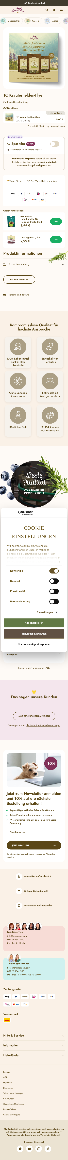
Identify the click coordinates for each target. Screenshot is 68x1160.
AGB (5, 1077)
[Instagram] (38, 1148)
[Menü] (6, 10)
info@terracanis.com (17, 936)
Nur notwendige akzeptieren (34, 644)
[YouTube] (29, 1148)
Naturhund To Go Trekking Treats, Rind (31, 220)
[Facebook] (20, 1148)
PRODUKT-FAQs (17, 279)
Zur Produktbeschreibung (15, 102)
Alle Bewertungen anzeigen (34, 716)
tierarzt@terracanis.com (18, 967)
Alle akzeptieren (34, 622)
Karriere (6, 1072)
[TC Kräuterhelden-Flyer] (34, 58)
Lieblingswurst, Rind (30, 237)
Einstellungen (45, 612)
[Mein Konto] (54, 10)
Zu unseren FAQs (41, 668)
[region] (34, 58)
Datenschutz (8, 1088)
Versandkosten (53, 1129)
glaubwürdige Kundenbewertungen (43, 725)
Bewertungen (8, 1098)
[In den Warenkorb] (56, 221)
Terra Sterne (16, 181)
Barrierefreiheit (9, 1109)
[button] (34, 652)
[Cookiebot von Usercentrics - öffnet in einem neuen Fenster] (18, 513)
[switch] (54, 581)
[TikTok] (48, 1148)
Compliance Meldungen (13, 1104)
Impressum (8, 1082)
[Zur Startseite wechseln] (17, 10)
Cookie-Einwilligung (11, 1114)
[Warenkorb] (61, 10)
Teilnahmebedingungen (13, 1093)
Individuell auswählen (34, 633)
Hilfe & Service (13, 1035)
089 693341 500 (15, 939)
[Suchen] (47, 10)
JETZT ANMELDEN (20, 845)
